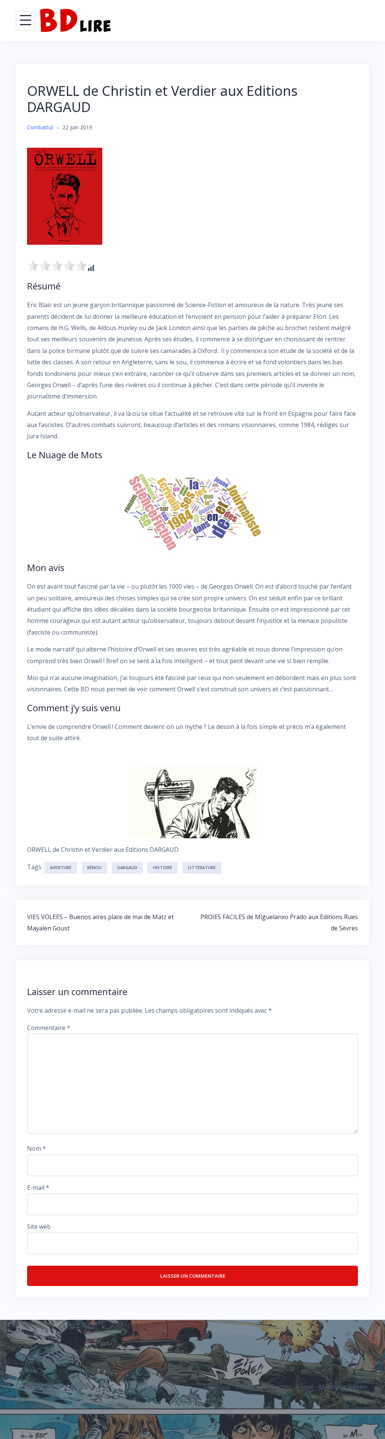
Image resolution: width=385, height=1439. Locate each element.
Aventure (60, 867)
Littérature (202, 867)
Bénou (94, 867)
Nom (36, 1148)
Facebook (216, 1387)
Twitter (280, 1387)
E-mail (38, 1187)
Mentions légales (343, 1387)
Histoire (162, 867)
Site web (39, 1226)
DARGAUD (127, 867)
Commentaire (48, 1028)
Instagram (250, 1387)
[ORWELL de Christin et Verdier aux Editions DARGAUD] (64, 195)
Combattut (40, 127)
